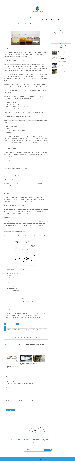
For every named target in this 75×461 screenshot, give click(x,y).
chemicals (8, 329)
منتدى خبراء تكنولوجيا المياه (11, 323)
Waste (19, 329)
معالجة (6, 332)
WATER (23, 329)
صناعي (40, 329)
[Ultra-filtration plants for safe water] (54, 65)
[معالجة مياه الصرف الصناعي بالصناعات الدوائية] (54, 52)
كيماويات (44, 329)
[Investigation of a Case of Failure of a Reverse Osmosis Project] (54, 58)
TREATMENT (14, 329)
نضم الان (49, 449)
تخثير (26, 329)
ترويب (30, 329)
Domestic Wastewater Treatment (12, 326)
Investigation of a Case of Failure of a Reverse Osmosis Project (63, 58)
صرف (37, 329)
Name (7, 400)
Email (20, 400)
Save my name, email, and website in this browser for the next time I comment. (23, 406)
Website (34, 400)
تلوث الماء (60, 69)
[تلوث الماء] (54, 71)
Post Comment (10, 410)
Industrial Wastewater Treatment (24, 326)
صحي (33, 329)
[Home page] (18, 23)
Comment (8, 387)
